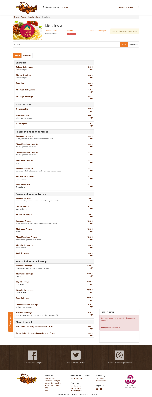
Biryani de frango (24, 214)
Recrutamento (75, 388)
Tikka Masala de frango (26, 237)
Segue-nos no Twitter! (76, 362)
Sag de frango (22, 206)
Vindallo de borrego (25, 290)
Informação (133, 44)
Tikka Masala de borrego (27, 304)
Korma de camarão (24, 136)
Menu (17, 55)
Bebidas (27, 55)
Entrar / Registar (125, 7)
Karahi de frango (23, 198)
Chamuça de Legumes (25, 90)
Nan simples (21, 124)
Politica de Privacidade (53, 383)
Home (16, 17)
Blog (47, 390)
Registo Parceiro (76, 378)
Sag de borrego (23, 282)
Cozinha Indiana (34, 17)
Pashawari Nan (22, 115)
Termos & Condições (53, 381)
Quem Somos (50, 378)
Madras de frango (24, 229)
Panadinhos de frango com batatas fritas (34, 326)
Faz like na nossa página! (33, 362)
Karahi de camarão (24, 168)
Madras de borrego (24, 274)
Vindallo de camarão (25, 176)
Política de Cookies (52, 385)
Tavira (23, 17)
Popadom (20, 83)
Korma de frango (23, 221)
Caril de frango (22, 253)
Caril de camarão (23, 184)
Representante (101, 381)
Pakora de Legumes (24, 67)
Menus (124, 44)
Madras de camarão (24, 160)
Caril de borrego (23, 298)
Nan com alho (22, 109)
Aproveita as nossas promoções (119, 362)
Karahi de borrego (24, 312)
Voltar (18, 44)
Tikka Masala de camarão (27, 144)
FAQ (46, 388)
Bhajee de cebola (23, 75)
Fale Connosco (75, 386)
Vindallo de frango (24, 245)
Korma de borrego (24, 266)
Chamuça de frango (24, 96)
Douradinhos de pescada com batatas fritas (35, 333)
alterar (66, 7)
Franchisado (100, 378)
